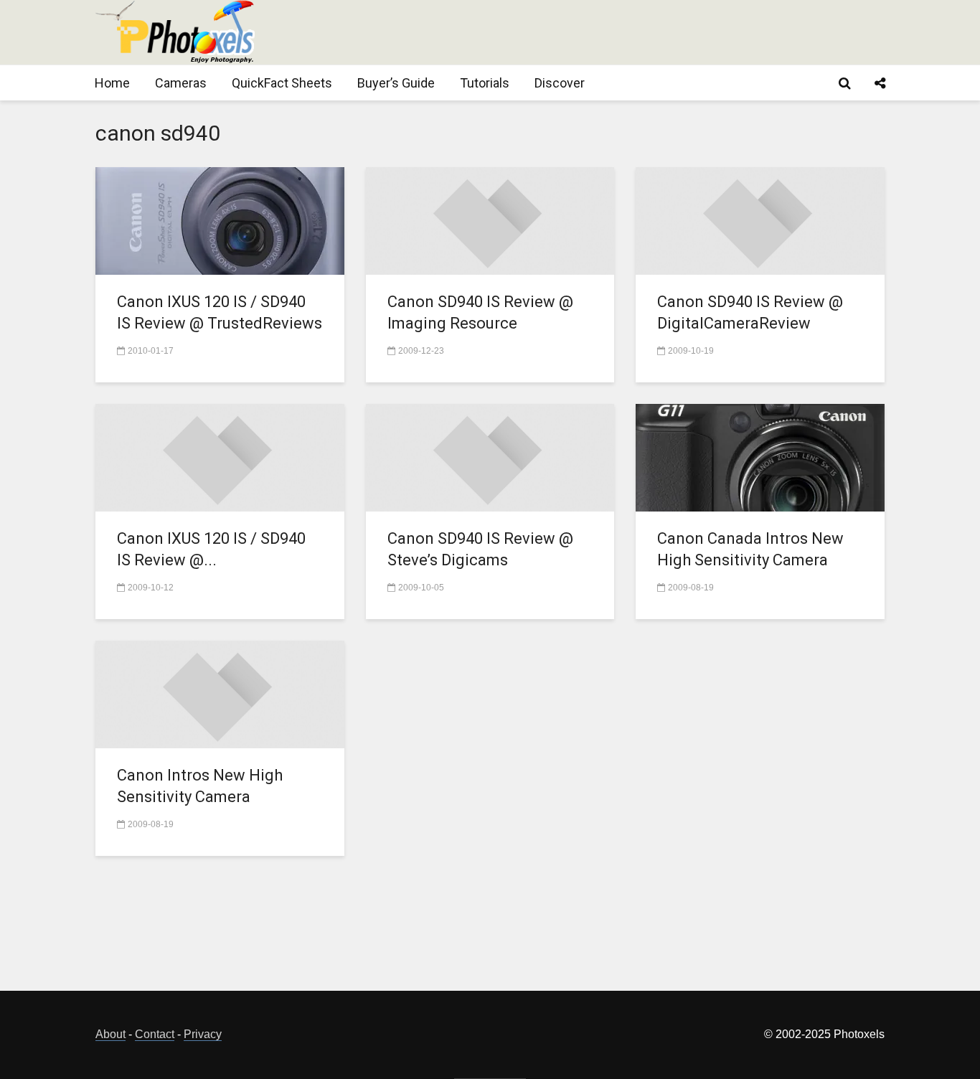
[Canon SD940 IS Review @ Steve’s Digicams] (490, 457)
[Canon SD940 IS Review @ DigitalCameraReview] (760, 220)
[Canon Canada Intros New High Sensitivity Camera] (760, 457)
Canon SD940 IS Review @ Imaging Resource (480, 312)
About (110, 1034)
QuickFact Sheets (282, 82)
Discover (559, 82)
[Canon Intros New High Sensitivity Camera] (219, 693)
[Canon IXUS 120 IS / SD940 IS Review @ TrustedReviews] (219, 220)
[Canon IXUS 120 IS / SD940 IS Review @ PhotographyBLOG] (219, 457)
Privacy (203, 1034)
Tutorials (484, 82)
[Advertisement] (623, 32)
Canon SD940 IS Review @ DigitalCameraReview (750, 312)
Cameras (181, 82)
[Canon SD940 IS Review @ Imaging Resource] (490, 220)
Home (112, 82)
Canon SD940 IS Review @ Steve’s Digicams (480, 549)
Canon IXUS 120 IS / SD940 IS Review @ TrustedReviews (219, 312)
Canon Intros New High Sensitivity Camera (200, 786)
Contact (154, 1034)
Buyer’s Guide (396, 82)
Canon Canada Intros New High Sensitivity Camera (750, 549)
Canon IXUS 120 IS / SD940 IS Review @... (211, 549)
